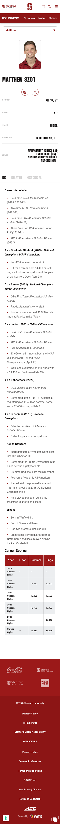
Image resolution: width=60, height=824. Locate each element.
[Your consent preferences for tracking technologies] (6, 818)
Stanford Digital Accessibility (30, 731)
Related (16, 178)
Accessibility (30, 741)
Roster (42, 18)
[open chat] (55, 819)
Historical (34, 178)
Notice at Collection (30, 799)
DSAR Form (30, 780)
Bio (4, 178)
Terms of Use (30, 723)
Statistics (54, 18)
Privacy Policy (30, 713)
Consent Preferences (30, 761)
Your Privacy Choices (30, 789)
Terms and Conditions (30, 770)
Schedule (29, 18)
